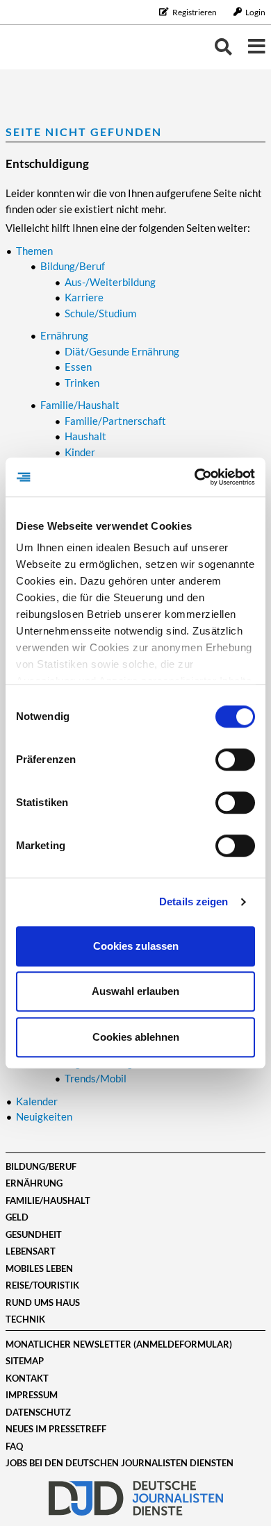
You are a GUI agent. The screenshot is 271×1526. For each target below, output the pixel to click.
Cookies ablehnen (135, 1037)
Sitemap (25, 1360)
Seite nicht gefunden (84, 131)
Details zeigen (193, 901)
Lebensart (31, 1251)
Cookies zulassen (136, 946)
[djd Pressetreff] (47, 46)
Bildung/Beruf (41, 1166)
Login (254, 12)
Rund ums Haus (43, 1302)
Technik (25, 1319)
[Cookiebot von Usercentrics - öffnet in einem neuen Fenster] (195, 477)
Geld (17, 1217)
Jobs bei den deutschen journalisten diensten (119, 1462)
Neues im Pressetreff (56, 1428)
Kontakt (27, 1378)
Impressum (32, 1394)
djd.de (135, 1498)
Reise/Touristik (42, 1285)
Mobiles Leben (39, 1268)
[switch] (235, 759)
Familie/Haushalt (48, 1200)
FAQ (14, 1446)
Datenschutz (38, 1412)
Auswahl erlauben (135, 991)
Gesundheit (34, 1234)
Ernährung (34, 1183)
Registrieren (194, 12)
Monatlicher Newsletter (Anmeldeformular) (119, 1344)
